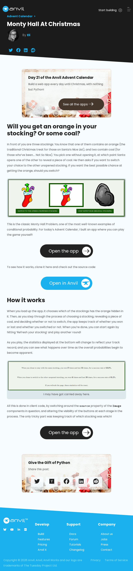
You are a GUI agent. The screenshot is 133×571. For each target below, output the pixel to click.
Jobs (104, 539)
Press (104, 545)
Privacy (96, 560)
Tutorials (75, 545)
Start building (108, 10)
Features (44, 539)
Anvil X (42, 550)
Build (41, 534)
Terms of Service (116, 560)
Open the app (64, 251)
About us (107, 534)
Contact (106, 550)
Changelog (76, 550)
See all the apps (76, 104)
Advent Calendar (20, 16)
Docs (72, 534)
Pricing (42, 545)
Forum (73, 539)
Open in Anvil (63, 283)
